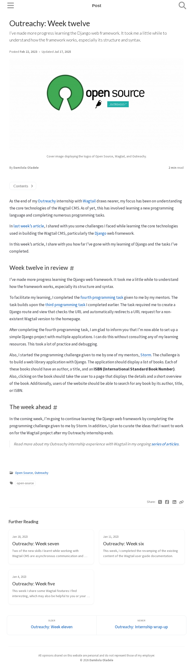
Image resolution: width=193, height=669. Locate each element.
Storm (145, 354)
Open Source (24, 473)
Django (100, 233)
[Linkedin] (174, 502)
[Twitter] (160, 502)
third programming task (65, 304)
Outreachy (47, 201)
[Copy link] (181, 502)
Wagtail (89, 201)
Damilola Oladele (26, 168)
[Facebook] (167, 502)
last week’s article (28, 226)
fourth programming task (101, 297)
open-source (25, 483)
